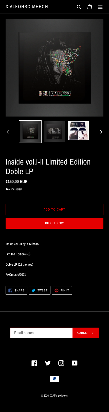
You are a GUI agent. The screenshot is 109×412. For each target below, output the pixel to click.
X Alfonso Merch (27, 6)
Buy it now (54, 223)
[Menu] (100, 6)
